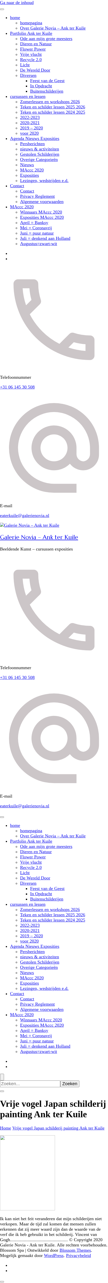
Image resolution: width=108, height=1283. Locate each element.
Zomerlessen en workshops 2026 (50, 101)
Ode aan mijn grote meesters (46, 38)
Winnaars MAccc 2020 (41, 212)
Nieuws (27, 164)
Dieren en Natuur (36, 43)
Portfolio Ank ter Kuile (31, 33)
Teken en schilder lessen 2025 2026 (52, 106)
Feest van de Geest (47, 80)
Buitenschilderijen (46, 91)
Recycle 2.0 (31, 59)
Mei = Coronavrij (36, 227)
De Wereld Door (35, 70)
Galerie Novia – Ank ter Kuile (39, 537)
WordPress (54, 1255)
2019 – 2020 (31, 127)
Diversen (28, 75)
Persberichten (32, 143)
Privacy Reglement (37, 196)
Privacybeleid (78, 1255)
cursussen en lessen (27, 96)
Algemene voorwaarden (42, 201)
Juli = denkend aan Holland (45, 238)
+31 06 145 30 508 (17, 387)
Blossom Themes (75, 1250)
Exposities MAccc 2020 (42, 217)
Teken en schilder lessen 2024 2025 (52, 112)
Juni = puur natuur (37, 233)
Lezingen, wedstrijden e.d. (44, 180)
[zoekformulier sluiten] (2, 1091)
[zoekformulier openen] (2, 1077)
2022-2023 (30, 117)
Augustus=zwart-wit (38, 243)
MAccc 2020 (32, 169)
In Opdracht (41, 85)
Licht (25, 64)
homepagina (31, 22)
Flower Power (33, 49)
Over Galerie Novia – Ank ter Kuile (53, 28)
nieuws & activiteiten (39, 148)
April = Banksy (34, 222)
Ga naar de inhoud (17, 2)
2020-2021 (30, 122)
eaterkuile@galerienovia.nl (24, 515)
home (15, 17)
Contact (17, 185)
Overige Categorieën (39, 159)
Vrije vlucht (31, 54)
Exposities (29, 175)
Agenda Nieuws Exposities (34, 138)
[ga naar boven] (2, 1281)
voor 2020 (29, 133)
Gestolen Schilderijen (39, 154)
